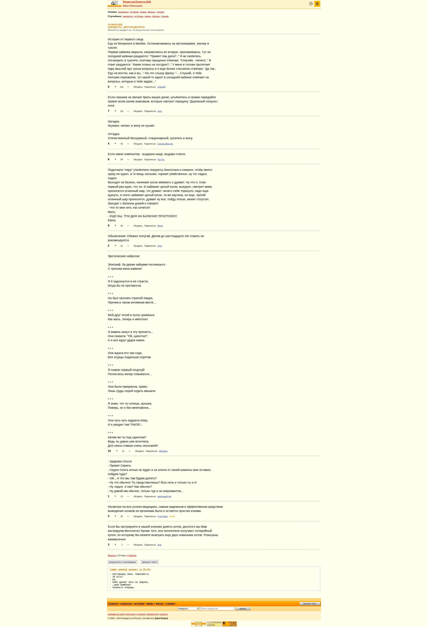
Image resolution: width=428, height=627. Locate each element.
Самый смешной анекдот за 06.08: (130, 569)
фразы (151, 12)
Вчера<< (112, 555)
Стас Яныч (162, 516)
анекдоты (123, 12)
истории (134, 12)
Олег (159, 246)
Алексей (161, 87)
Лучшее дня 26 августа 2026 (137, 2)
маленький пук (164, 496)
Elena (160, 226)
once (159, 111)
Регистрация (136, 6)
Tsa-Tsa (161, 159)
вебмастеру (152, 614)
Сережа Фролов (165, 144)
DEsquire (163, 451)
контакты (130, 614)
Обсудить (138, 87)
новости (164, 614)
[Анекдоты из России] (114, 4)
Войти (126, 6)
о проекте (141, 614)
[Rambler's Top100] (198, 623)
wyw (159, 545)
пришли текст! (310, 603)
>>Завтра (131, 555)
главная (113, 604)
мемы (143, 12)
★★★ (172, 516)
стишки (160, 12)
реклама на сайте (116, 614)
